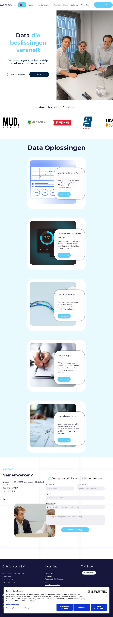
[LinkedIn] (4, 499)
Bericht (49, 513)
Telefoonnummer (51, 503)
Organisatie (81, 485)
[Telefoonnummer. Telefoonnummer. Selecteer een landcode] (49, 507)
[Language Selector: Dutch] (22, 4)
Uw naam (50, 485)
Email (48, 494)
